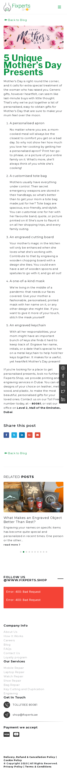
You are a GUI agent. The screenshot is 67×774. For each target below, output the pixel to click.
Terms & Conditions (38, 766)
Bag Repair (12, 685)
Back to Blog (17, 20)
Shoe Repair (12, 680)
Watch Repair (13, 676)
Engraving (11, 693)
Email (37, 435)
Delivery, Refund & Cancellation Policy (29, 757)
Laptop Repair (14, 672)
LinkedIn (22, 435)
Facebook (6, 435)
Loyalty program (15, 657)
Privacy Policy (13, 766)
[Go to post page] (33, 497)
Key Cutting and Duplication (24, 689)
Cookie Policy (13, 760)
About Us (10, 631)
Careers (9, 640)
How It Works (13, 636)
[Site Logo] (17, 7)
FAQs (7, 649)
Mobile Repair (14, 668)
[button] (60, 7)
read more (11, 544)
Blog (7, 644)
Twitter (14, 435)
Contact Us (12, 653)
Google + (30, 435)
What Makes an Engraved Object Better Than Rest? (33, 520)
